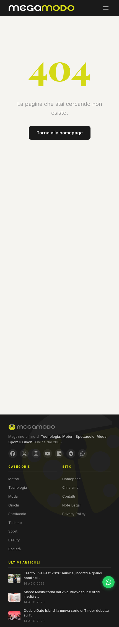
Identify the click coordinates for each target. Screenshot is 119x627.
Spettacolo (17, 514)
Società (14, 549)
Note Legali (71, 505)
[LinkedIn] (59, 453)
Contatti (68, 496)
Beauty (14, 540)
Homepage (71, 479)
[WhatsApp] (82, 453)
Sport (12, 531)
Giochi (13, 505)
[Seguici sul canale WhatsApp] (108, 582)
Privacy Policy (74, 514)
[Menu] (106, 8)
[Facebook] (12, 453)
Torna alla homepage (60, 132)
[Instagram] (36, 453)
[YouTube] (47, 453)
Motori (13, 479)
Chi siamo (70, 487)
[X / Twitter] (24, 453)
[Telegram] (70, 453)
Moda (13, 496)
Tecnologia (17, 487)
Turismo (15, 523)
